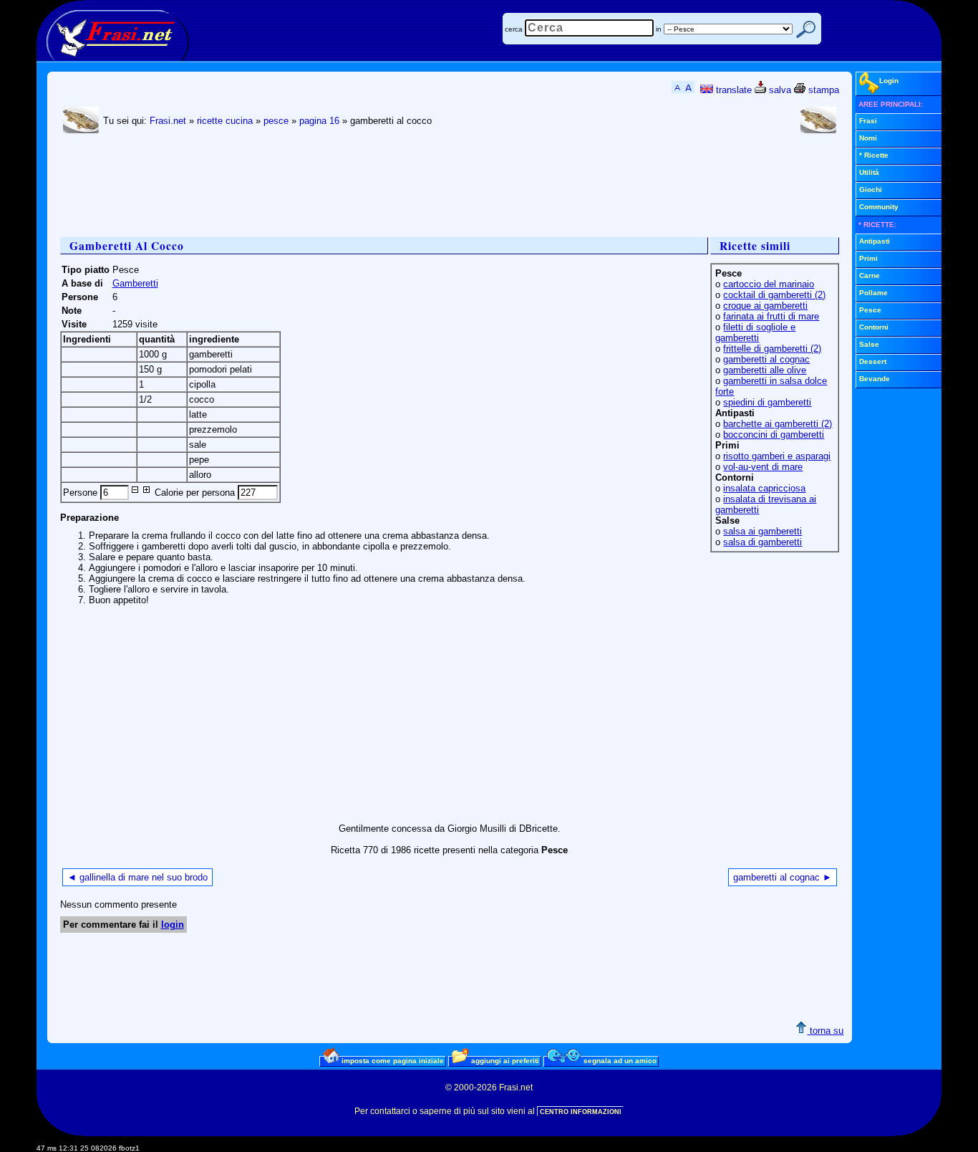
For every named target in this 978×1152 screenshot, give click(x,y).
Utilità (869, 172)
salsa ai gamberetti (762, 531)
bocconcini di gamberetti (773, 434)
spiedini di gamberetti (767, 402)
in (659, 29)
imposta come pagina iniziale (391, 1061)
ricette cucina (225, 120)
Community (879, 207)
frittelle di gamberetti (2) (772, 348)
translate (732, 90)
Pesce (870, 310)
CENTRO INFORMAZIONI (580, 1111)
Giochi (870, 189)
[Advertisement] (320, 187)
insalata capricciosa (764, 488)
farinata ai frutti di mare (771, 316)
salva (778, 90)
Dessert (872, 361)
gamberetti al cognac (766, 359)
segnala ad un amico (619, 1061)
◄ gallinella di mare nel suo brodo (137, 877)
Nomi (868, 138)
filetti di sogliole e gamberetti (755, 332)
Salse (869, 344)
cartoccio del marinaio (768, 284)
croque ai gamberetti (765, 305)
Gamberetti (135, 283)
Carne (869, 275)
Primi (868, 258)
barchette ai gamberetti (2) (777, 423)
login (172, 924)
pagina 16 (319, 120)
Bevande (874, 379)
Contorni (874, 327)
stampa (822, 90)
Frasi (868, 121)
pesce (276, 120)
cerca (514, 29)
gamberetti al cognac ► (782, 877)
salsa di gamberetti (762, 542)
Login (889, 81)
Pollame (873, 293)
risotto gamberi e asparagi (777, 456)
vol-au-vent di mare (763, 466)
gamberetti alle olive (764, 370)
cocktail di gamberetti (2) (774, 294)
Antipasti (874, 241)
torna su (825, 1030)
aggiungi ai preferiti (504, 1061)
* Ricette (874, 155)
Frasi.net (168, 120)
